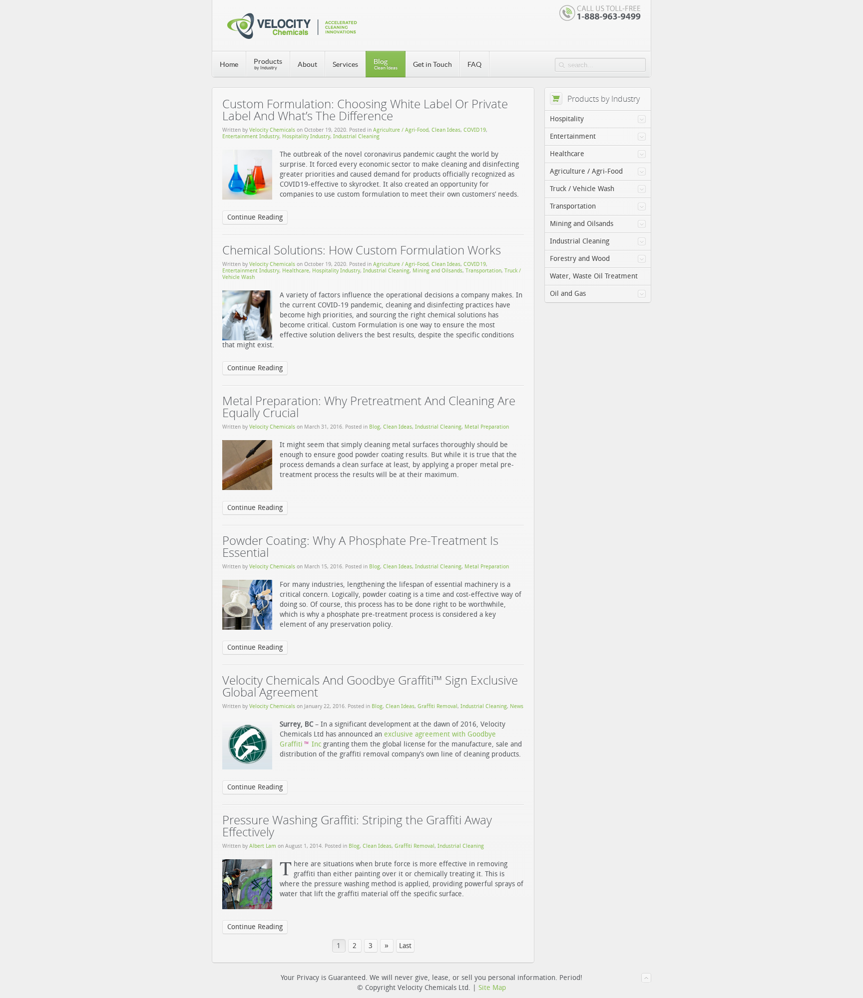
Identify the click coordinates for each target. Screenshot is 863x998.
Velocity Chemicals (272, 130)
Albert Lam (262, 846)
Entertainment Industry (250, 136)
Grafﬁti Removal (437, 706)
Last (405, 946)
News (516, 706)
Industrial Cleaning (356, 136)
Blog (374, 427)
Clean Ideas (446, 130)
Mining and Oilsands (437, 270)
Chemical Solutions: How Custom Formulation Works (361, 250)
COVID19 (474, 130)
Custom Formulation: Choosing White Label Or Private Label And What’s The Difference (365, 109)
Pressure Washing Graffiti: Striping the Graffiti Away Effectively (357, 825)
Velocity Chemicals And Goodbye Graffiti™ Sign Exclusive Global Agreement (370, 686)
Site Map (492, 988)
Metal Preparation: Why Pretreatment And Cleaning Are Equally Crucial (368, 406)
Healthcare (295, 270)
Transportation (483, 270)
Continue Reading (255, 217)
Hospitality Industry (306, 136)
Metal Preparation (486, 427)
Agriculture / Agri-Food (401, 130)
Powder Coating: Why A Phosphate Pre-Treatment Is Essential (360, 546)
